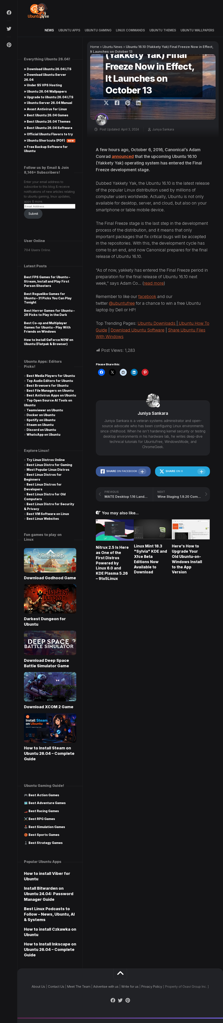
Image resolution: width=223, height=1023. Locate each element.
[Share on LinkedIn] (138, 103)
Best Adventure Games (47, 803)
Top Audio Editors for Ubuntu (50, 381)
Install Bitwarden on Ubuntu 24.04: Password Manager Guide (48, 893)
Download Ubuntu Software (137, 330)
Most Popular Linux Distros (48, 469)
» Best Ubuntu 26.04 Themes (47, 121)
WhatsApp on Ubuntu (43, 434)
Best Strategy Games (46, 843)
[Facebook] (8, 12)
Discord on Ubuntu (41, 430)
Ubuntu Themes (162, 30)
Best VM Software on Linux (48, 514)
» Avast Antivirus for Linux (45, 109)
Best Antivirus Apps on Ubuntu (51, 395)
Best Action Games (44, 795)
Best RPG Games (42, 819)
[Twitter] (8, 29)
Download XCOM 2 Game (48, 707)
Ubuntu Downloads (157, 323)
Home (94, 47)
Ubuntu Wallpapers (197, 30)
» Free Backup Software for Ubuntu (46, 149)
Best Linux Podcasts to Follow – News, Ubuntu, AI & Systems (49, 914)
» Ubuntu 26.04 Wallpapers (45, 91)
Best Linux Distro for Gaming (49, 465)
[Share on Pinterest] (127, 103)
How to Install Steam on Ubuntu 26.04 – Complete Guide (49, 753)
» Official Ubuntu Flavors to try (48, 134)
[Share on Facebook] (117, 103)
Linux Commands (130, 30)
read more (154, 283)
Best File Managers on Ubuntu (50, 390)
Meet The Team (78, 986)
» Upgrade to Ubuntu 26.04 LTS (48, 97)
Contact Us (56, 986)
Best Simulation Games (47, 827)
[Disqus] (153, 646)
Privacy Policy (151, 986)
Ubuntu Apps (69, 30)
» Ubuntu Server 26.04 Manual (48, 103)
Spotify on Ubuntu (41, 420)
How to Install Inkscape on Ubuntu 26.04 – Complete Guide (50, 949)
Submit (33, 213)
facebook (147, 296)
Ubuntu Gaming (98, 30)
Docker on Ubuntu (41, 415)
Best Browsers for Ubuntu (47, 385)
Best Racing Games (44, 811)
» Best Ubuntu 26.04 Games (46, 115)
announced (123, 156)
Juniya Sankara (163, 129)
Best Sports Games (44, 835)
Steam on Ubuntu (40, 425)
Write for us (130, 986)
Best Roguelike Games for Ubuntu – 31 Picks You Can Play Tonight (48, 298)
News (49, 30)
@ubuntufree (122, 303)
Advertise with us (105, 986)
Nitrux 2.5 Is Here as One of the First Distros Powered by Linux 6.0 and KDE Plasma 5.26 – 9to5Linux (112, 563)
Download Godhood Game (50, 578)
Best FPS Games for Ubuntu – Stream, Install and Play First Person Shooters (47, 281)
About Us (38, 986)
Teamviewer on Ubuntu (45, 410)
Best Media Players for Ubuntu (51, 376)
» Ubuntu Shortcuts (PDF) (49, 140)
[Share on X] (107, 103)
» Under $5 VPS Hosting (43, 85)
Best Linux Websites (43, 518)
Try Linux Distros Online (46, 460)
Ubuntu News (112, 47)
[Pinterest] (8, 45)
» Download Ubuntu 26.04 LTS (47, 69)
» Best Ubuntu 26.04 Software (48, 128)
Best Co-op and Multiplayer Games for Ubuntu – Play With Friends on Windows (47, 327)
